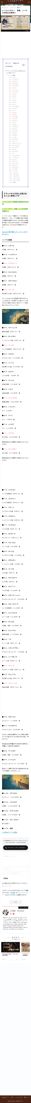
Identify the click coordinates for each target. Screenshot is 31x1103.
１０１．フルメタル (14, 176)
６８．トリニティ (13, 108)
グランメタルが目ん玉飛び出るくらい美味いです (16, 72)
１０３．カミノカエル (14, 180)
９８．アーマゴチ (13, 170)
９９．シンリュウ (13, 172)
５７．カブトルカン (14, 86)
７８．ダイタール (13, 129)
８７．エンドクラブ (14, 147)
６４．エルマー (13, 100)
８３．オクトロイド (14, 139)
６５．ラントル (13, 102)
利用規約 (13, 895)
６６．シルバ (12, 104)
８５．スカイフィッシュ (15, 143)
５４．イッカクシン (14, 79)
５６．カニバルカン (14, 84)
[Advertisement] (15, 45)
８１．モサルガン (13, 135)
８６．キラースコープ (14, 145)
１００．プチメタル (14, 174)
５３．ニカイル (13, 77)
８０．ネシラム (13, 133)
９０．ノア (11, 153)
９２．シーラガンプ (14, 157)
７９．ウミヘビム (13, 131)
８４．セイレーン (13, 141)
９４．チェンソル (13, 161)
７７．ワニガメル (13, 126)
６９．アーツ (12, 110)
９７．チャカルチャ (14, 168)
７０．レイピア (13, 112)
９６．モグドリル (13, 165)
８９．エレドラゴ (13, 151)
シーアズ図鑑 (11, 75)
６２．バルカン (13, 96)
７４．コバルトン (13, 120)
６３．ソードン (13, 98)
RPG (20, 7)
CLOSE (24, 65)
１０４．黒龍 (12, 182)
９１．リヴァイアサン (14, 155)
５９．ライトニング (14, 90)
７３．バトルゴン (13, 118)
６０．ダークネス (13, 92)
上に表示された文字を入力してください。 (15, 883)
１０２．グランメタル (14, 178)
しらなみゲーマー (5, 1097)
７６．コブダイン (13, 124)
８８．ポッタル (13, 149)
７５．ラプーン (12, 122)
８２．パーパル (13, 137)
